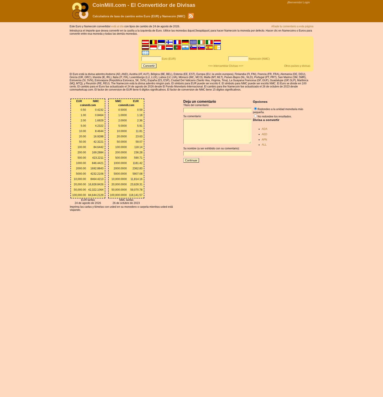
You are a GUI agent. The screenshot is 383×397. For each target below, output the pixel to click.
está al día (117, 26)
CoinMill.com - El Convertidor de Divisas (143, 5)
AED (264, 134)
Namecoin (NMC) (259, 58)
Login (306, 2)
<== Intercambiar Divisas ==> (225, 65)
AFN (264, 139)
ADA (264, 128)
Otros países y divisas (297, 65)
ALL (264, 144)
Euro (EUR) (169, 58)
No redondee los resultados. (275, 116)
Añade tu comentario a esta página (292, 26)
